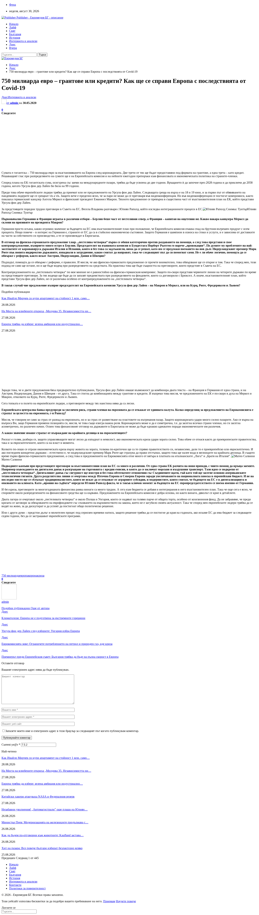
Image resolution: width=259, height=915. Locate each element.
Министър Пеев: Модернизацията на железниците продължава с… (45, 822)
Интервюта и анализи (23, 41)
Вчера (13, 48)
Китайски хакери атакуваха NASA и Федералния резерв (38, 796)
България (15, 34)
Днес (12, 44)
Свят (12, 30)
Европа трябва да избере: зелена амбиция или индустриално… (42, 324)
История (14, 37)
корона (32, 575)
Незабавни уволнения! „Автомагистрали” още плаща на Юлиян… (45, 809)
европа (23, 575)
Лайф (12, 27)
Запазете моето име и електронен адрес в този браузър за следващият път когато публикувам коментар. (72, 731)
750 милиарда (10, 575)
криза (40, 575)
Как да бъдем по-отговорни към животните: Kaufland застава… (43, 835)
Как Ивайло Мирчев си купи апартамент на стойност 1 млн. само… (46, 298)
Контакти (15, 885)
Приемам (109, 901)
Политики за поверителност (27, 888)
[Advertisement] (115, 141)
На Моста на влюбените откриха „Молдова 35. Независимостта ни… (46, 311)
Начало (13, 24)
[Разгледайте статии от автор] (9, 598)
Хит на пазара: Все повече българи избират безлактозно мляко (42, 848)
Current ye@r (11, 744)
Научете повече (126, 901)
